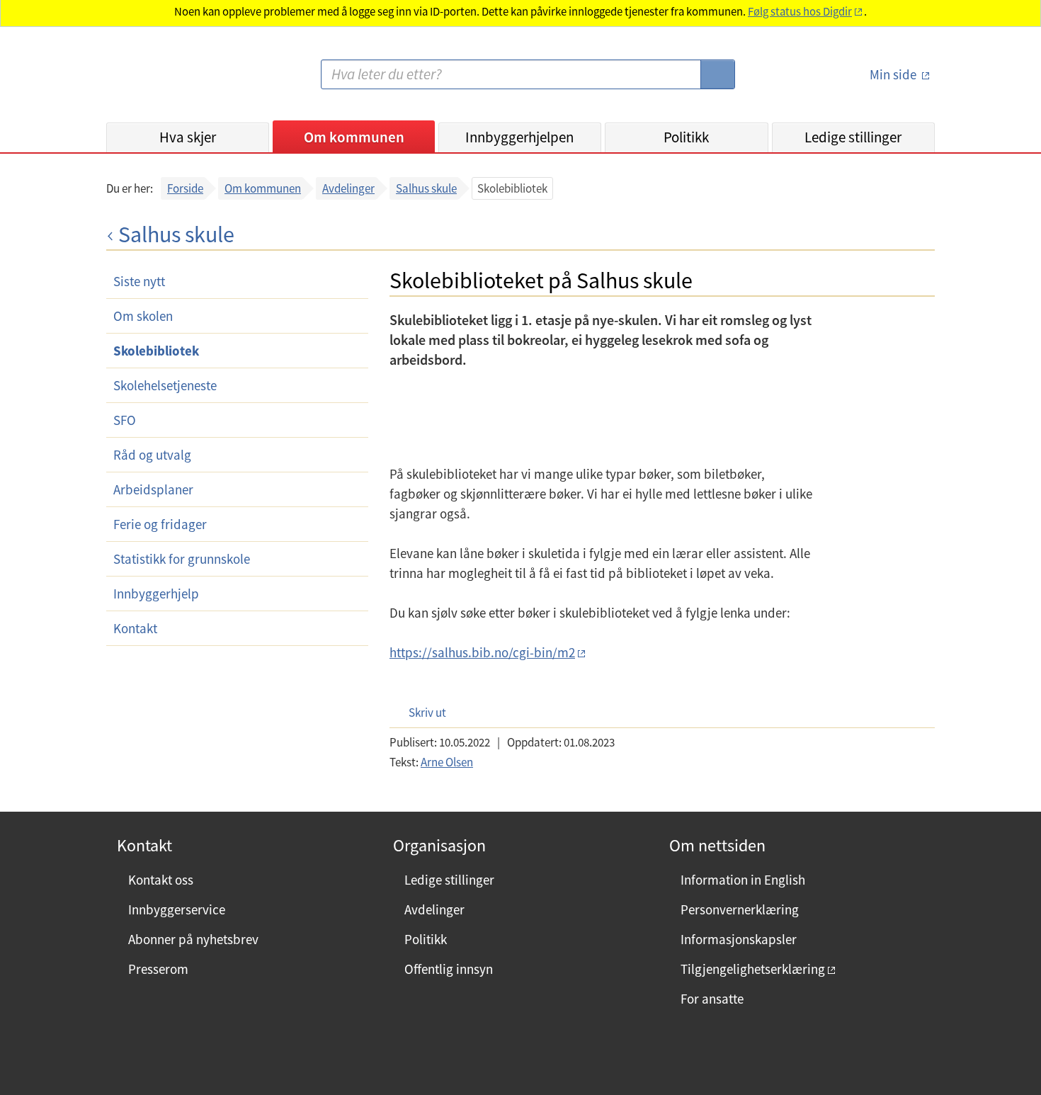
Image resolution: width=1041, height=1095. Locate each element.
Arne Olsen (447, 762)
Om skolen (143, 315)
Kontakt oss (160, 879)
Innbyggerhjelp (156, 593)
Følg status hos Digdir (800, 11)
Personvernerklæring (740, 909)
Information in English (743, 879)
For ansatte (712, 998)
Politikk (686, 137)
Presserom (158, 968)
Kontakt (135, 628)
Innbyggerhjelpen (519, 137)
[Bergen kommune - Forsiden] (164, 80)
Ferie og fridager (160, 524)
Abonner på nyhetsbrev (193, 939)
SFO (124, 420)
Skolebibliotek (156, 350)
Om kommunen (354, 137)
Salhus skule (426, 188)
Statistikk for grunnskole (181, 558)
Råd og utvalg (152, 454)
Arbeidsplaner (153, 489)
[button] (420, 712)
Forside (185, 188)
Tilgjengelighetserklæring (753, 968)
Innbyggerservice (176, 909)
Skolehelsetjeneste (165, 385)
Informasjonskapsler (739, 939)
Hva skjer (187, 137)
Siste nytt (139, 281)
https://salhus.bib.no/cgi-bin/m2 (482, 652)
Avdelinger (348, 188)
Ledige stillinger (852, 137)
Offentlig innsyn (448, 968)
